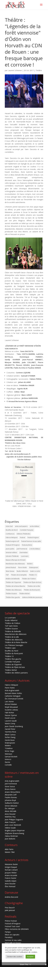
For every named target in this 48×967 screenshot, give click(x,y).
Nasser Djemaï (11, 715)
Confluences (10, 534)
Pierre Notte (22, 567)
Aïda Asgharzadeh (12, 690)
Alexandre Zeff (10, 795)
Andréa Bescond (11, 897)
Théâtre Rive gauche (13, 597)
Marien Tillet (10, 852)
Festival (22, 537)
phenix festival (11, 567)
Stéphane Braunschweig (14, 833)
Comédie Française (26, 530)
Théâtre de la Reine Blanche (15, 586)
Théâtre (39, 70)
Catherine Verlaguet (12, 696)
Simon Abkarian (11, 806)
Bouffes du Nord (11, 530)
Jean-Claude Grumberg (14, 726)
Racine (7, 762)
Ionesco (8, 759)
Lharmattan (24, 552)
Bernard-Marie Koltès (13, 693)
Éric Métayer (10, 808)
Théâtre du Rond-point (32, 590)
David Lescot (10, 718)
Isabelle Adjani (10, 881)
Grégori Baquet (11, 867)
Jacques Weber (11, 872)
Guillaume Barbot (12, 803)
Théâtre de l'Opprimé (13, 582)
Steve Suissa (10, 571)
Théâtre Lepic (10, 648)
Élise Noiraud (10, 886)
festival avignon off (12, 541)
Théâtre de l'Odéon (29, 579)
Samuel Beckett (11, 756)
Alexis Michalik (10, 811)
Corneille (8, 765)
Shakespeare (33, 567)
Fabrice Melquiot (11, 537)
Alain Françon (10, 822)
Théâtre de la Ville (34, 586)
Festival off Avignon (12, 923)
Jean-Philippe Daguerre (14, 819)
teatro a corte (35, 571)
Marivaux (8, 754)
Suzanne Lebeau (11, 710)
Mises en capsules (12, 934)
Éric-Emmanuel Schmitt (14, 698)
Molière (29, 564)
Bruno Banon (10, 789)
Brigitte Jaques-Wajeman (15, 830)
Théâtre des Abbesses (13, 590)
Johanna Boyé (10, 800)
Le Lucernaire (10, 617)
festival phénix (27, 545)
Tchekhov (9, 748)
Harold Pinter (10, 729)
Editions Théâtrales (23, 534)
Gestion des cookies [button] (14, 956)
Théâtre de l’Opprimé (13, 664)
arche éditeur (34, 526)
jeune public (10, 549)
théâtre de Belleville (13, 579)
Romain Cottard (11, 870)
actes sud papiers (21, 526)
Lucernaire (24, 556)
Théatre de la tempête (19, 575)
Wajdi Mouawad (11, 707)
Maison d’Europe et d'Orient (15, 560)
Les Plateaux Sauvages (14, 645)
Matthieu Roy (10, 817)
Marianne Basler (11, 864)
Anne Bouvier (10, 814)
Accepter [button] (30, 956)
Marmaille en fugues (13, 943)
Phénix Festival (11, 921)
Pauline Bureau (11, 797)
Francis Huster (10, 878)
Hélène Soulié (10, 828)
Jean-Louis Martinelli (13, 825)
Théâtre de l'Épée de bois (32, 582)
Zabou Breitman (11, 836)
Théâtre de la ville (12, 637)
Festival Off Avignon (13, 545)
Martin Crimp (10, 723)
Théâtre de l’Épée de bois (15, 667)
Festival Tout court (12, 926)
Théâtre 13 (33, 575)
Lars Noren (9, 701)
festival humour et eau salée (31, 541)
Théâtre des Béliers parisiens (16, 673)
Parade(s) (8, 937)
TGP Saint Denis (11, 626)
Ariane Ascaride (11, 875)
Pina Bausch (10, 907)
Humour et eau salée (13, 940)
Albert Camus (10, 734)
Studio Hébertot (22, 571)
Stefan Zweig (10, 737)
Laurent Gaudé (11, 721)
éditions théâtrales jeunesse (32, 597)
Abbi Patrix (9, 849)
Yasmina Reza (10, 732)
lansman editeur (11, 552)
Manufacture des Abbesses (15, 564)
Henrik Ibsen (10, 740)
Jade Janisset (10, 910)
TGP (7, 575)
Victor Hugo (9, 751)
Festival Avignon (33, 537)
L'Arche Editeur (35, 549)
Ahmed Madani (11, 704)
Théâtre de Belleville (13, 631)
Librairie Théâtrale (12, 556)
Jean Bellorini (10, 839)
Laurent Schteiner (15, 70)
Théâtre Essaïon (11, 593)
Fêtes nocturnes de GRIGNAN (17, 929)
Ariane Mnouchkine (12, 792)
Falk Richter (9, 712)
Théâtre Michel (24, 593)
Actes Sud (9, 526)
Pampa (7, 932)
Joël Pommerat (22, 549)
